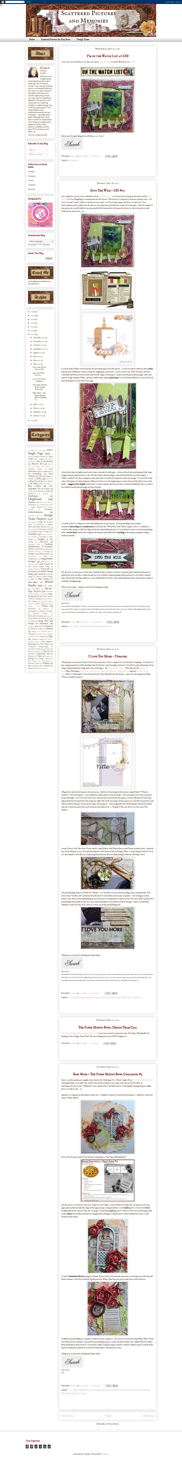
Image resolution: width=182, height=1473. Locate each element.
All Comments (36, 154)
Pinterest (31, 189)
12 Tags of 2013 (35, 450)
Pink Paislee (47, 599)
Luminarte (42, 574)
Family (50, 529)
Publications (32, 609)
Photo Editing (35, 599)
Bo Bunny (34, 483)
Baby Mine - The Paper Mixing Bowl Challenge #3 (107, 1074)
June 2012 (37, 360)
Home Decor (44, 554)
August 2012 (38, 353)
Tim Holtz (44, 644)
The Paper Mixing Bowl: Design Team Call (107, 1027)
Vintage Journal (44, 659)
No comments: (96, 622)
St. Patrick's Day (44, 631)
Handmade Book (34, 544)
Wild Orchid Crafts (35, 666)
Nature (37, 589)
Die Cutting (32, 522)
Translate (46, 245)
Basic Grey (49, 479)
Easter (37, 527)
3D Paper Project (39, 457)
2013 (33, 330)
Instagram (32, 176)
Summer (43, 637)
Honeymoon (32, 556)
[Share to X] (111, 156)
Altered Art (37, 463)
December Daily (33, 516)
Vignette (48, 656)
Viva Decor (32, 661)
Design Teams (83, 39)
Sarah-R (46, 68)
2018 (33, 312)
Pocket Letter (40, 604)
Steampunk (32, 634)
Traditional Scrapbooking (38, 647)
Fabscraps (42, 529)
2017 (33, 315)
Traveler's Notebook (35, 649)
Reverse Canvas (40, 614)
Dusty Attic (114, 997)
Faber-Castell (32, 529)
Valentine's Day (43, 654)
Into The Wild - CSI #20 (107, 191)
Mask (32, 579)
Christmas (32, 502)
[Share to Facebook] (113, 156)
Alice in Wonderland (45, 461)
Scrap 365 (48, 616)
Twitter (31, 180)
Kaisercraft (45, 569)
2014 (33, 327)
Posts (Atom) (113, 1424)
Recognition (73, 160)
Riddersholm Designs (35, 616)
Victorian (31, 656)
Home (32, 39)
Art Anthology (45, 471)
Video (39, 656)
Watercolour (46, 661)
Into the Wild (105, 61)
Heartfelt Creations (34, 552)
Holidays (31, 554)
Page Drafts (33, 594)
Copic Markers (37, 507)
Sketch (108, 626)
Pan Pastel (43, 594)
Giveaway (43, 537)
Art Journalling (34, 474)
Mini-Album (33, 582)
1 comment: (94, 1043)
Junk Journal (45, 564)
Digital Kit (42, 522)
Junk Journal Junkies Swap (38, 567)
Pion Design (32, 601)
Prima (102, 626)
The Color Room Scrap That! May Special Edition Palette (104, 671)
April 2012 (37, 404)
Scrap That (130, 997)
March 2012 (37, 408)
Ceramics (46, 494)
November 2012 (39, 341)
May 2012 (37, 364)
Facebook (32, 185)
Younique (43, 668)
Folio (43, 534)
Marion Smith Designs (44, 577)
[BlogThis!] (108, 156)
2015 (33, 323)
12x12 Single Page (75, 626)
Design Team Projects (40, 517)
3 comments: (95, 156)
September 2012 (39, 349)
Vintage (31, 658)
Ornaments (49, 591)
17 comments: (95, 993)
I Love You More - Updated (107, 656)
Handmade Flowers (118, 1390)
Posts (33, 150)
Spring (34, 631)
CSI (132, 61)
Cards (48, 491)
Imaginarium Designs (136, 1390)
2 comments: (95, 1385)
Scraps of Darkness (38, 623)
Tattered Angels (38, 639)
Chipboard (104, 997)
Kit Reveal (32, 571)
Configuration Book (46, 505)
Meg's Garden (43, 579)
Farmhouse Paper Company (40, 532)
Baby (86, 626)
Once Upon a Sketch (116, 668)
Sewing (30, 626)
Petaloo (44, 596)
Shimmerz (49, 626)
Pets (51, 596)
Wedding (46, 663)
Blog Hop (34, 481)
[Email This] (106, 156)
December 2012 (39, 338)
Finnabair (32, 534)
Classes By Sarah (45, 502)
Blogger (105, 1454)
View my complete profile (37, 135)
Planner (43, 601)
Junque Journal (33, 569)
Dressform (40, 524)
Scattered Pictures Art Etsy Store (55, 39)
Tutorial (46, 651)
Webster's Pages (80, 1393)
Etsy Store (46, 527)
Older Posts (148, 1415)
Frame (49, 534)
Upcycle (31, 654)
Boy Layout (34, 486)
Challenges (94, 626)
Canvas (47, 488)
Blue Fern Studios (46, 481)
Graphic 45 (42, 539)
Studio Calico (34, 637)
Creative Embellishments (40, 511)
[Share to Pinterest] (116, 156)
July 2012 (37, 356)
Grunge (30, 542)
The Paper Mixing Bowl (143, 1080)
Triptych (37, 651)
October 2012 (38, 345)
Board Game (47, 484)
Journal (43, 562)
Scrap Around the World (37, 618)
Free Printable (32, 537)
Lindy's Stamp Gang (40, 572)
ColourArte (32, 505)
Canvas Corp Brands (35, 491)
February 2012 (38, 412)
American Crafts (35, 469)
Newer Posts (67, 1415)
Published (46, 609)
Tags (50, 636)
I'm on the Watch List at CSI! (108, 56)
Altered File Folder (42, 467)
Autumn (31, 479)
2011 (33, 420)
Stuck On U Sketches (46, 634)
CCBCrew (32, 494)
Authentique (46, 476)
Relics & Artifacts (46, 611)
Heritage (47, 552)
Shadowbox (39, 626)
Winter (47, 666)
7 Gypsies (41, 459)
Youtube (31, 172)
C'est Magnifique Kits (40, 487)
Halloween (43, 542)
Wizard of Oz (33, 668)
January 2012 (38, 415)
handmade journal (44, 549)
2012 (33, 334)
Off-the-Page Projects (40, 590)
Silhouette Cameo (37, 629)
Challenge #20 (105, 196)
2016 (33, 319)
